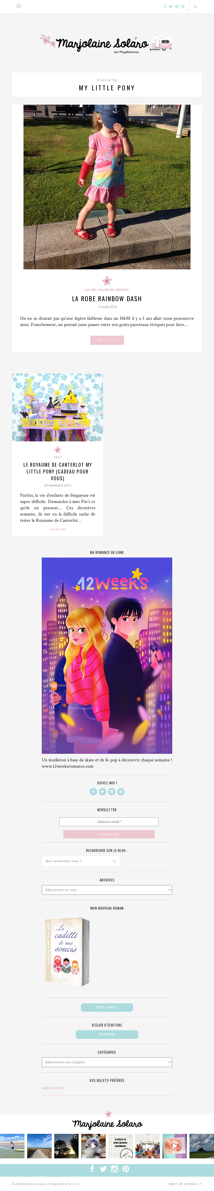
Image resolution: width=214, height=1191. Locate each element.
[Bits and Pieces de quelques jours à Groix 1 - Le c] (66, 1146)
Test (58, 457)
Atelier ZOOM (52, 1088)
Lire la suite (58, 529)
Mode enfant (117, 290)
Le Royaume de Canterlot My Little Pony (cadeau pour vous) (57, 471)
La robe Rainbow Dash (107, 298)
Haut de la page (183, 1184)
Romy (76, 1184)
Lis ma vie (94, 290)
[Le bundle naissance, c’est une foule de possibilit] (147, 1146)
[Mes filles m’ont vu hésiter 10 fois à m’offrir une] (93, 1146)
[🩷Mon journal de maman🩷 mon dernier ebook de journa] (175, 1146)
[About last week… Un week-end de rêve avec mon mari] (201, 1146)
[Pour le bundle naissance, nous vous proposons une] (120, 1146)
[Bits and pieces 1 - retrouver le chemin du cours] (39, 1146)
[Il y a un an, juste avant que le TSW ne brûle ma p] (12, 1146)
